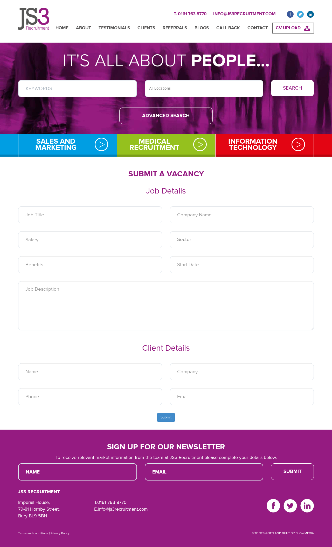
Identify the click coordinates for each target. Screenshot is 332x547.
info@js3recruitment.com (244, 14)
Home (62, 28)
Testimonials (114, 28)
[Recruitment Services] (33, 21)
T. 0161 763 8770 (190, 14)
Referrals (175, 28)
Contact (257, 28)
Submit (166, 417)
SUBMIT (292, 471)
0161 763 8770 (112, 502)
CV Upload (288, 28)
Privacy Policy (60, 533)
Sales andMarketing (56, 144)
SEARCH (292, 88)
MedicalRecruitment (154, 144)
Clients (146, 28)
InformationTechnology (252, 144)
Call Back (228, 28)
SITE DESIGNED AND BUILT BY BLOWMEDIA (283, 533)
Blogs (202, 28)
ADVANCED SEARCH (166, 115)
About (83, 28)
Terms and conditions (33, 533)
